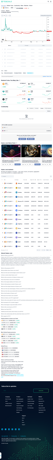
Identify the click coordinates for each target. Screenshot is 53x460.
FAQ (23, 420)
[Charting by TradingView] (3, 39)
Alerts (6, 401)
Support (23, 424)
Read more (17, 164)
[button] (48, 2)
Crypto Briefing (37, 158)
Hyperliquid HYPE (42, 410)
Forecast (26, 45)
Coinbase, (18, 374)
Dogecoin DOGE (42, 407)
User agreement (5, 436)
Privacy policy (14, 436)
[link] (14, 85)
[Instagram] (19, 429)
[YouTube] (16, 429)
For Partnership (30, 407)
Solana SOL (41, 403)
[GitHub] (12, 429)
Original (41, 108)
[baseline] (8, 15)
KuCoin (22, 374)
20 (50, 250)
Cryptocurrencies (19, 401)
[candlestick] (10, 15)
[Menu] (51, 1)
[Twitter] (5, 429)
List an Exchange (31, 403)
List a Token (30, 405)
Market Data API (8, 405)
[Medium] (9, 429)
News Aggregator (19, 399)
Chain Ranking (19, 407)
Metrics (9, 45)
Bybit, (15, 374)
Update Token (30, 399)
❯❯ (44, 250)
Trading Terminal (8, 403)
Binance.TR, (11, 374)
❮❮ (37, 250)
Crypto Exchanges (19, 405)
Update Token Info (47, 76)
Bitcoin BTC (41, 399)
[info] (28, 8)
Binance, (7, 374)
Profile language (48, 108)
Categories (18, 403)
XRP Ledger (41, 405)
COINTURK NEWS (16, 158)
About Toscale (8, 399)
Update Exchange (31, 401)
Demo (23, 422)
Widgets (18, 412)
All (27, 108)
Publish (49, 111)
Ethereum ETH (41, 401)
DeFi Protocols (19, 410)
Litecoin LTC (41, 412)
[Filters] (51, 176)
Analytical (31, 108)
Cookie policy (23, 436)
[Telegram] (2, 429)
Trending (36, 108)
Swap (43, 45)
